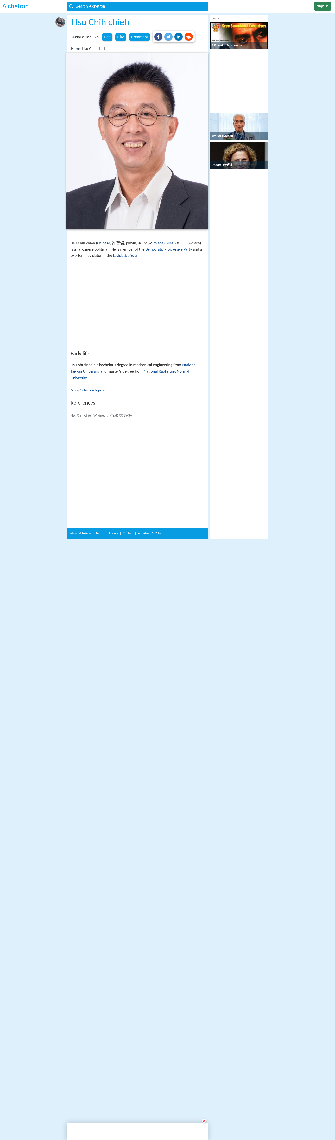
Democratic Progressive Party (168, 250)
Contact (128, 1065)
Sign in (322, 6)
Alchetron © (149, 1065)
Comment (139, 37)
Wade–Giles (163, 243)
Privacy (113, 1065)
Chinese (103, 243)
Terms (100, 1065)
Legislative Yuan (125, 256)
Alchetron (15, 6)
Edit (107, 37)
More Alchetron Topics (87, 447)
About (80, 1065)
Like (120, 37)
